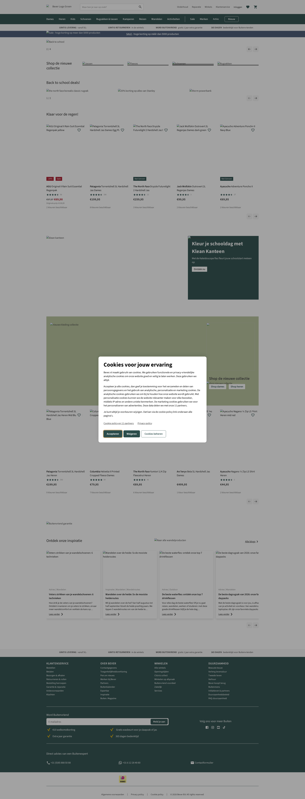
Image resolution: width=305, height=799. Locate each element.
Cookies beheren (154, 434)
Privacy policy (145, 423)
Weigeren (132, 434)
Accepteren (113, 434)
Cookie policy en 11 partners (119, 423)
